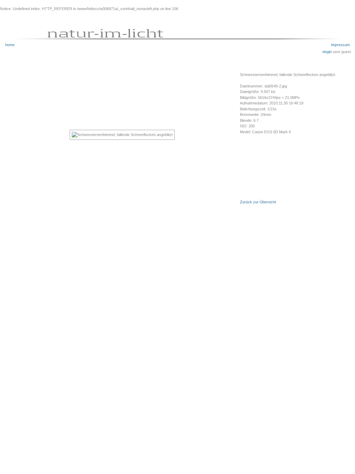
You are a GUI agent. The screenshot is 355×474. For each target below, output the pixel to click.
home (10, 45)
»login (327, 52)
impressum (340, 45)
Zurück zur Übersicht (258, 202)
